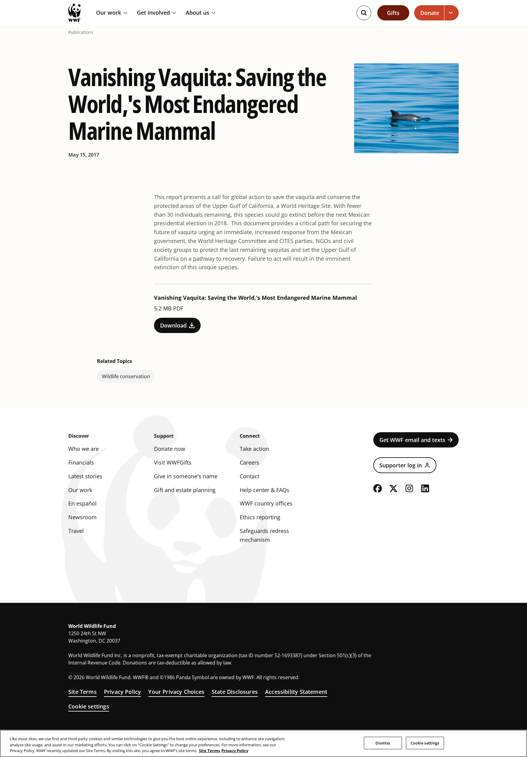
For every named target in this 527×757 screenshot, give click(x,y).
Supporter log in (400, 465)
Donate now (169, 448)
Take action (254, 448)
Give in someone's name (185, 476)
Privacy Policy (122, 691)
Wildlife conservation (126, 376)
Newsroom (82, 517)
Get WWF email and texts (412, 440)
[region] (263, 743)
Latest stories (85, 476)
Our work (108, 13)
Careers (249, 462)
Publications (80, 32)
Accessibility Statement (296, 691)
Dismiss (382, 742)
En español (82, 503)
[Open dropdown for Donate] (451, 12)
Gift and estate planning (185, 490)
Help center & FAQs (264, 490)
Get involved (153, 13)
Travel (76, 530)
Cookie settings (88, 706)
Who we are (83, 448)
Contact (249, 476)
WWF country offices (266, 503)
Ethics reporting (260, 517)
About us (197, 13)
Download (173, 325)
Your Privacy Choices (176, 691)
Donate (429, 12)
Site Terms (82, 691)
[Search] (364, 12)
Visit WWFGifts (173, 462)
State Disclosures (235, 691)
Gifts (393, 12)
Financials (81, 462)
